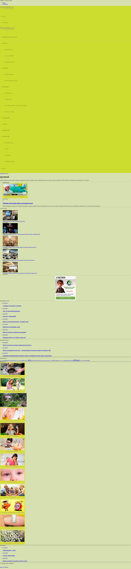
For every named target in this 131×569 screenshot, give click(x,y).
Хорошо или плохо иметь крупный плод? (18, 203)
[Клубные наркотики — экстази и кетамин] (12, 544)
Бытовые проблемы (10, 161)
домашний (36, 360)
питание (57, 360)
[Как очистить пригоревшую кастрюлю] (12, 377)
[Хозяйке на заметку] (12, 437)
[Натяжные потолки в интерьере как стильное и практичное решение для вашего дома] (10, 271)
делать (26, 360)
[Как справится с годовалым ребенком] (12, 392)
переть (53, 360)
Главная (2, 173)
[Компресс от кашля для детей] (12, 421)
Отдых (7, 148)
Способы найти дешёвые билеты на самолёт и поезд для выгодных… (19, 260)
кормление (47, 360)
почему (62, 360)
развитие (71, 360)
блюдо (18, 360)
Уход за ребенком (9, 55)
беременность (6, 360)
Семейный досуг (9, 142)
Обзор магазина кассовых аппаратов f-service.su (14, 221)
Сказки (5, 124)
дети (29, 360)
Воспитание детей (9, 62)
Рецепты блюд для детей (11, 80)
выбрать (22, 360)
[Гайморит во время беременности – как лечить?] (12, 483)
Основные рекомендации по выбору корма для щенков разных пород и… (20, 247)
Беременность (8, 93)
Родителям (6, 136)
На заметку (8, 155)
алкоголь (1, 360)
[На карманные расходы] (12, 452)
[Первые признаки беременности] (12, 467)
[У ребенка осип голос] (12, 528)
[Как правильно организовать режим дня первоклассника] (12, 513)
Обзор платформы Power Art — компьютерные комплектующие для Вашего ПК (21, 234)
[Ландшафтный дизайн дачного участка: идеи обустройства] (13, 406)
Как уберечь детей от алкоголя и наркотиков (15, 105)
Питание (5, 68)
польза (60, 360)
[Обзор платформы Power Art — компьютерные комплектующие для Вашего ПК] (10, 233)
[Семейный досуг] (12, 498)
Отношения (6, 117)
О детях (5, 43)
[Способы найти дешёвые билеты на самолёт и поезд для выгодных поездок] (10, 258)
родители (84, 360)
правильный (66, 360)
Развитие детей (9, 49)
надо (51, 360)
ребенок (76, 360)
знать (40, 360)
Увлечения (6, 130)
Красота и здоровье (9, 111)
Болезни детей (8, 99)
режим (81, 360)
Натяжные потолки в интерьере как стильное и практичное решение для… (20, 273)
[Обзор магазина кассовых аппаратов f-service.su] (10, 220)
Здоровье (6, 86)
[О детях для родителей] (7, 9)
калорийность (43, 360)
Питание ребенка (9, 74)
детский (33, 360)
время (20, 360)
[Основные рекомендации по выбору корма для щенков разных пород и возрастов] (10, 246)
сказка (88, 360)
